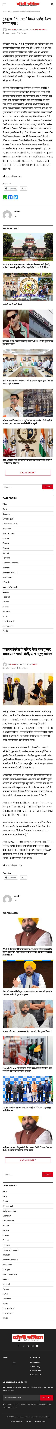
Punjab (6, 606)
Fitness (6, 548)
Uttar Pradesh (8, 621)
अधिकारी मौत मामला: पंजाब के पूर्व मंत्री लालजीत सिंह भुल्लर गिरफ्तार (27, 1031)
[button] (14, 1363)
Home (5, 12)
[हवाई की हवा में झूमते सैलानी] (28, 287)
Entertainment (8, 533)
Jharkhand (7, 577)
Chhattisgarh (8, 519)
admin (13, 29)
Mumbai (6, 592)
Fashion (6, 543)
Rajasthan (7, 611)
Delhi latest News (39, 29)
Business (6, 514)
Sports (5, 616)
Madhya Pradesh (10, 587)
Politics (6, 602)
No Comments (10, 33)
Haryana (6, 558)
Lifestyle (6, 582)
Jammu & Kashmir (10, 572)
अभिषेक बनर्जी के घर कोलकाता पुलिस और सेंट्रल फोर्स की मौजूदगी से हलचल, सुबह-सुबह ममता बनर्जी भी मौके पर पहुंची (27, 421)
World (5, 631)
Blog (9, 12)
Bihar (5, 504)
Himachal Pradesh (10, 563)
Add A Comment (28, 473)
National (6, 597)
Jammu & (6, 567)
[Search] (52, 4)
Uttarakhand (8, 626)
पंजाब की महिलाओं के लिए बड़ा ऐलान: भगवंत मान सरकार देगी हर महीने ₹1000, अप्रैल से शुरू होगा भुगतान (27, 993)
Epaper (6, 538)
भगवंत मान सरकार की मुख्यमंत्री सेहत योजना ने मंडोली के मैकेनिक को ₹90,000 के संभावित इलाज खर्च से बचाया (27, 1148)
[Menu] (4, 4)
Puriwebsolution (42, 1417)
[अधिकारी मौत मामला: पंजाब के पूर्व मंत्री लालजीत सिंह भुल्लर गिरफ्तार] (28, 1014)
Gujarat (6, 553)
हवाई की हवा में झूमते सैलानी (13, 304)
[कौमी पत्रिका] (28, 4)
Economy (7, 528)
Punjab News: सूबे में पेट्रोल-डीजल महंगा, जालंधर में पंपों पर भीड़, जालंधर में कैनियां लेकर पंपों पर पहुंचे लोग (27, 1069)
